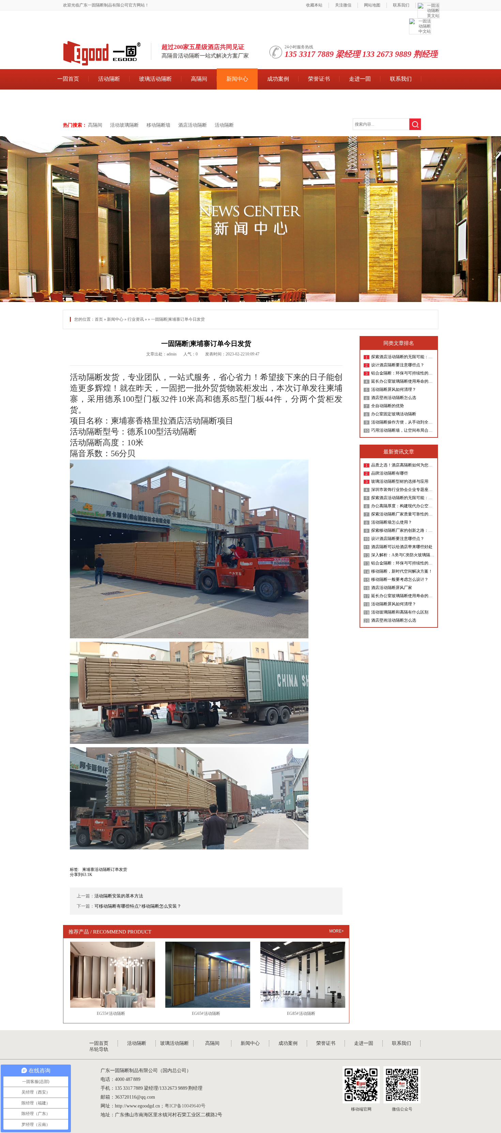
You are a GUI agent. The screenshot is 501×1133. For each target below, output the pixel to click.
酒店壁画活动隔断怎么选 (393, 397)
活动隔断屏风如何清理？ (393, 389)
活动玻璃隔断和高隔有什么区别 (399, 612)
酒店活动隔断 (192, 125)
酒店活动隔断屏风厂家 (391, 587)
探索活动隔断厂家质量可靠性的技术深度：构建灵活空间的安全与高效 (402, 514)
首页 (99, 319)
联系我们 (401, 5)
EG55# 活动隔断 (111, 1013)
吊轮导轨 (68, 100)
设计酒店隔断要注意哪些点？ (397, 365)
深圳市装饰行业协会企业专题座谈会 (402, 489)
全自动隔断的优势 (387, 405)
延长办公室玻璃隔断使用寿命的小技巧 (402, 381)
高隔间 (199, 79)
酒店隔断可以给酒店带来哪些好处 (401, 546)
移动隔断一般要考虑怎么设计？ (399, 579)
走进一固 (360, 79)
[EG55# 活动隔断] (111, 975)
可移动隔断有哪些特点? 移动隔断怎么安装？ (137, 906)
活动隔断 (109, 79)
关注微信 (343, 5)
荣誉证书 (319, 79)
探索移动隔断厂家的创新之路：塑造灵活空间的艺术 (402, 530)
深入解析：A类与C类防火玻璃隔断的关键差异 (402, 555)
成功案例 (278, 79)
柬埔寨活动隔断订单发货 (104, 869)
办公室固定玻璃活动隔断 (393, 414)
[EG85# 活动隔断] (301, 975)
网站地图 (372, 5)
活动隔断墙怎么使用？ (391, 522)
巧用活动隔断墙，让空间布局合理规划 (402, 430)
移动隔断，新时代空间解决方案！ (401, 571)
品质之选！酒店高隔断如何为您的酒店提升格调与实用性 (402, 465)
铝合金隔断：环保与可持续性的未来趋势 (402, 373)
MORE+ (336, 931)
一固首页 (68, 79)
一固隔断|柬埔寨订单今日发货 (206, 343)
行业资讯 (135, 319)
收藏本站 (314, 5)
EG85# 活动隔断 (301, 1013)
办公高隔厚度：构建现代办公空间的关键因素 (402, 506)
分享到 (76, 874)
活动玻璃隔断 (124, 125)
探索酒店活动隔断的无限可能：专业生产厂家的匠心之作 (402, 356)
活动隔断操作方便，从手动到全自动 (402, 422)
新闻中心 (237, 79)
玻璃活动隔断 (155, 79)
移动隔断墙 (158, 125)
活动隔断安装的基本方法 (118, 895)
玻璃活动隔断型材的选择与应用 (399, 481)
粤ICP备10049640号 (185, 1105)
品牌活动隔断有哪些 (389, 473)
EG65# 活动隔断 (206, 1013)
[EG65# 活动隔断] (206, 975)
